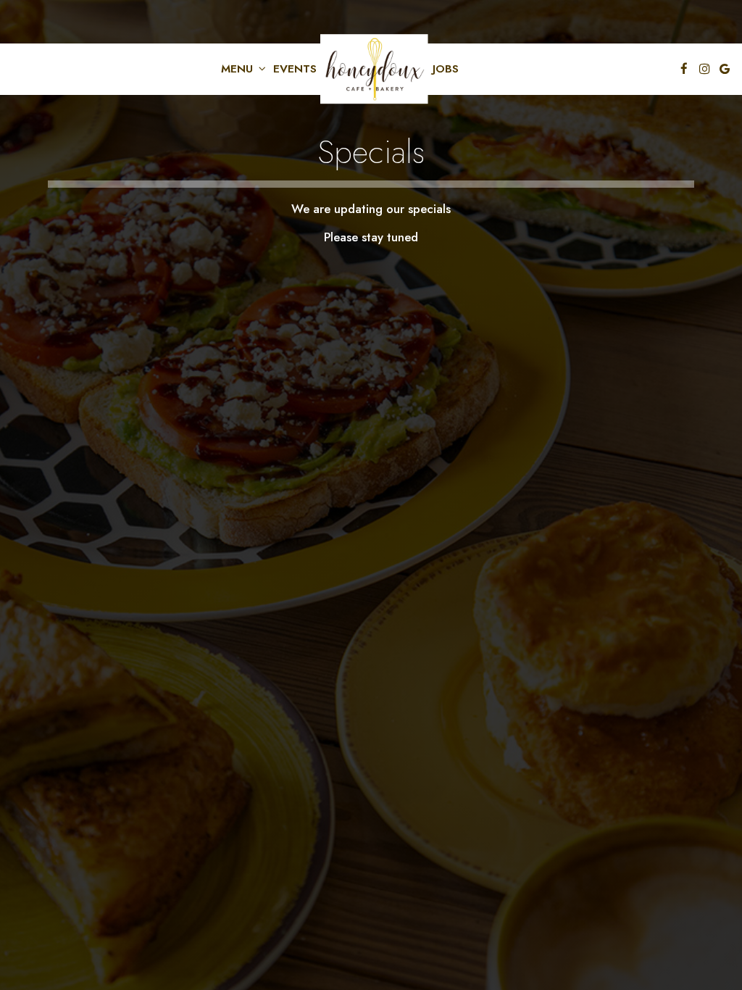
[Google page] (724, 68)
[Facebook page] (684, 68)
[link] (374, 69)
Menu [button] (239, 69)
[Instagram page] (704, 68)
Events (295, 69)
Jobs (446, 69)
